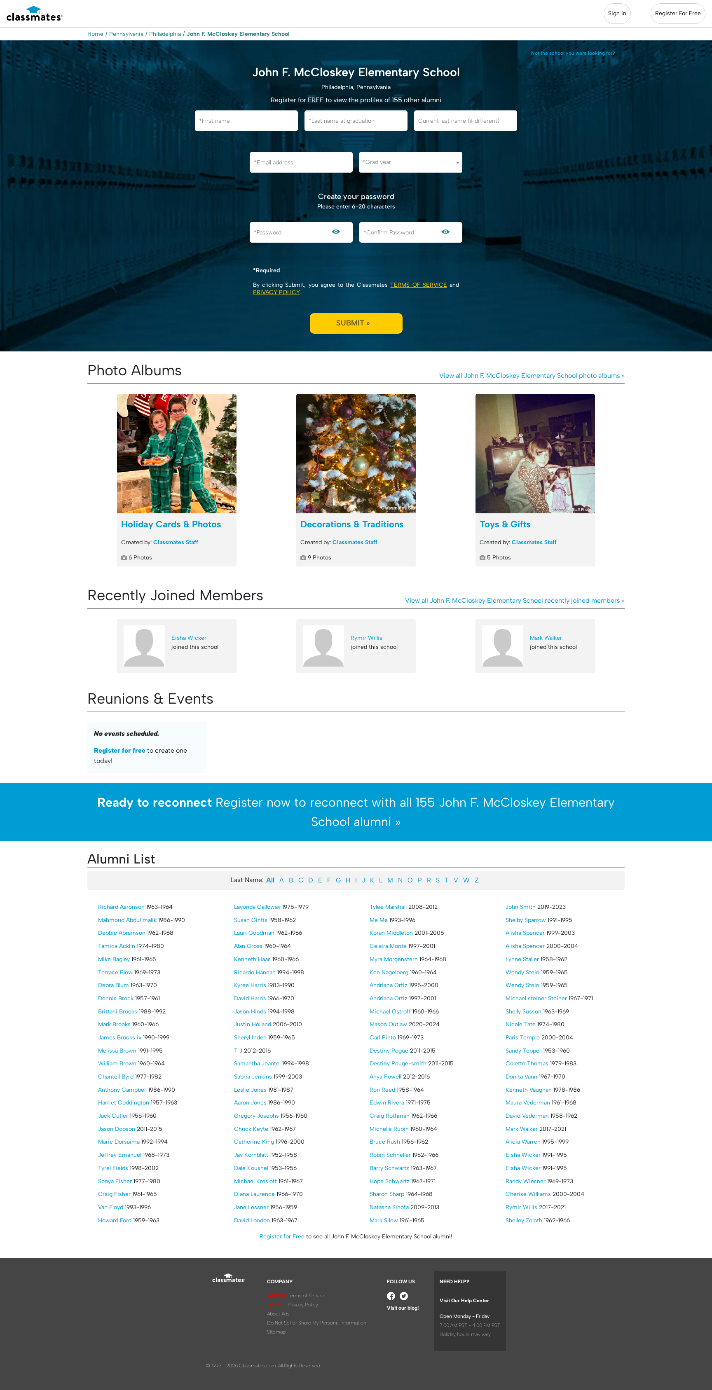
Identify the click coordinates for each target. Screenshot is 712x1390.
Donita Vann (521, 1076)
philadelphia (165, 33)
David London (252, 1220)
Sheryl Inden (250, 1037)
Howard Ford (114, 1220)
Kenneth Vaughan (529, 1089)
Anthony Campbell (122, 1089)
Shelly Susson (523, 1011)
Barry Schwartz (389, 1168)
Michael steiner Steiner (536, 998)
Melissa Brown (117, 1050)
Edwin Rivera (387, 1102)
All (270, 880)
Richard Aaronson (121, 906)
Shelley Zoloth (524, 1220)
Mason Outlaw (388, 1024)
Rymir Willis (366, 637)
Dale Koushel (251, 1168)
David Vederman (527, 1115)
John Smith (521, 906)
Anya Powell (385, 1076)
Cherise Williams (528, 1194)
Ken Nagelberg (389, 972)
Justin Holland (252, 1024)
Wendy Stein (522, 972)
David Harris (250, 998)
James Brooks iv (119, 1037)
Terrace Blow (115, 972)
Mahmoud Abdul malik (127, 920)
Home (95, 33)
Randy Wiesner (526, 1181)
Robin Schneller (390, 1154)
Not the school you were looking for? (573, 53)
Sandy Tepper (523, 1050)
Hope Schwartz (390, 1181)
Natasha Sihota (389, 1207)
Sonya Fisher (115, 1181)
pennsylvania (126, 33)
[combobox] (410, 162)
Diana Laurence (254, 1194)
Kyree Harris (250, 985)
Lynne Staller (522, 959)
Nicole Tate (521, 1024)
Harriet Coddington (123, 1102)
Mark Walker (546, 637)
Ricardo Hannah (255, 972)
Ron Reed (382, 1089)
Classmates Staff (175, 542)
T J (238, 1050)
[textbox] (410, 162)
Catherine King (254, 1141)
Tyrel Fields (113, 1168)
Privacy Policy (276, 292)
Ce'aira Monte (388, 946)
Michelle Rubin (389, 1129)
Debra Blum (113, 985)
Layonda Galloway (257, 906)
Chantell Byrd (116, 1076)
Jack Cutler (113, 1115)
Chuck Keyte (251, 1129)
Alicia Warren (523, 1141)
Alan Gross (248, 946)
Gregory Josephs (256, 1115)
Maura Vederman (528, 1102)
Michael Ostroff (390, 1011)
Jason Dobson (116, 1129)
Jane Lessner (251, 1207)
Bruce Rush (385, 1141)
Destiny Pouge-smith (398, 1063)
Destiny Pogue (389, 1050)
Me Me (379, 920)
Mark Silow (384, 1220)
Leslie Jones (250, 1089)
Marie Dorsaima (119, 1141)
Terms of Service (418, 284)
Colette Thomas (527, 1063)
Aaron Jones (250, 1102)
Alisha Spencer (525, 932)
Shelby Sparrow (526, 920)
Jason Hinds (250, 1011)
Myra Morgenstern (394, 959)
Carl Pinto (383, 1037)
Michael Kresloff (255, 1181)
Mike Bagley (114, 959)
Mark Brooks (114, 1024)
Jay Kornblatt (251, 1154)
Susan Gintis (250, 920)
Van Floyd (110, 1207)
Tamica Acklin (116, 946)
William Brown (117, 1063)
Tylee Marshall (388, 906)
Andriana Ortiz (389, 985)
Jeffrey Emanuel (119, 1154)
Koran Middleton (391, 932)
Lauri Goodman (254, 932)
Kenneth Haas (252, 959)
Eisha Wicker (188, 637)
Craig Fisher (114, 1194)
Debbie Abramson (121, 932)
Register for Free (282, 1236)
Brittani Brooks (117, 1011)
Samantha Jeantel (257, 1063)
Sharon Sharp (387, 1194)
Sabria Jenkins (253, 1076)
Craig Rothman (390, 1115)
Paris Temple (523, 1037)
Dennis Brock (116, 998)
